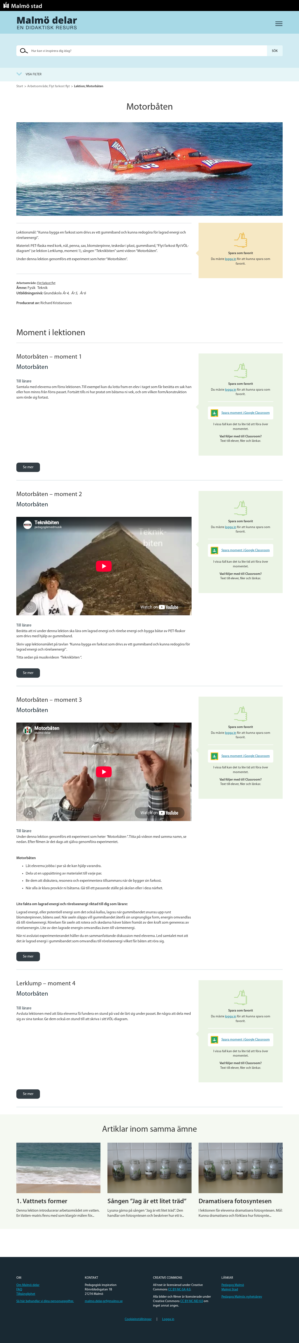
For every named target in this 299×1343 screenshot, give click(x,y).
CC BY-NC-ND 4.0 (191, 1301)
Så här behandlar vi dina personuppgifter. (45, 1301)
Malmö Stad (229, 1289)
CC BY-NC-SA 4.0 (179, 1289)
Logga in (168, 1319)
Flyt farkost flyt (46, 283)
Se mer (28, 467)
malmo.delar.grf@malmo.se (104, 1301)
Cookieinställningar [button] (138, 1319)
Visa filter (34, 74)
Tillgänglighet (25, 1294)
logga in (230, 259)
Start (19, 86)
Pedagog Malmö (232, 1285)
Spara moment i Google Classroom (245, 413)
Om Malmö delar (27, 1285)
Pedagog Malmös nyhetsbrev (241, 1297)
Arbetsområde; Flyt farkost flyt (48, 86)
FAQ (19, 1289)
